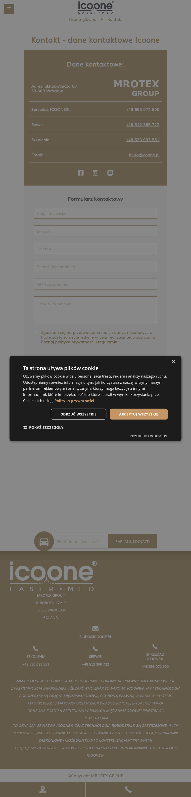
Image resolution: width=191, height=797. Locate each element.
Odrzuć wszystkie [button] (78, 414)
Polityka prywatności (74, 400)
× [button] (173, 361)
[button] (43, 427)
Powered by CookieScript (148, 436)
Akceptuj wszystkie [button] (138, 414)
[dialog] (95, 398)
